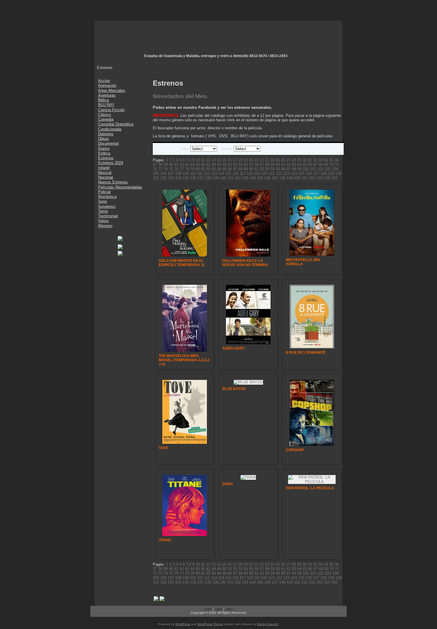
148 (282, 178)
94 (273, 169)
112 (207, 173)
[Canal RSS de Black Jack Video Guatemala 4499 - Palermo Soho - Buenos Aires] (97, 612)
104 (335, 169)
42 (182, 164)
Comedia (105, 119)
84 (219, 169)
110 (193, 173)
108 (178, 173)
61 (283, 164)
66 (310, 164)
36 (336, 160)
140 (223, 178)
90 (251, 169)
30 (304, 160)
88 (240, 169)
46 (203, 164)
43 (187, 164)
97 (289, 169)
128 (323, 173)
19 (245, 160)
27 (288, 160)
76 (176, 169)
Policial (104, 192)
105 (156, 173)
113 (214, 173)
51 (230, 164)
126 (309, 173)
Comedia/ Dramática (115, 124)
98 (294, 169)
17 (235, 160)
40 (171, 164)
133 (171, 178)
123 (286, 173)
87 (235, 169)
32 (315, 160)
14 (219, 160)
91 (256, 169)
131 (156, 178)
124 (294, 173)
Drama (103, 148)
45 (198, 164)
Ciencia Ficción (111, 110)
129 (331, 173)
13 (213, 160)
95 (278, 169)
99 (299, 169)
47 (208, 164)
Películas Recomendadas (120, 187)
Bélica (103, 100)
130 (338, 173)
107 (171, 173)
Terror (103, 211)
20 (251, 160)
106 (163, 173)
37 (155, 164)
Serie (102, 201)
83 (214, 169)
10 (198, 160)
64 (299, 164)
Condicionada (109, 129)
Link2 (218, 609)
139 (215, 178)
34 (326, 160)
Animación (107, 85)
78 (187, 169)
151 (304, 178)
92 (262, 169)
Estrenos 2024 (110, 163)
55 (251, 164)
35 (331, 160)
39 (166, 164)
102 (320, 169)
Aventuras (107, 95)
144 (252, 178)
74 (166, 169)
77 (182, 169)
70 (331, 164)
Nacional (105, 177)
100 (306, 169)
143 (245, 178)
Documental (108, 143)
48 (214, 164)
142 (238, 178)
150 (297, 178)
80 (198, 169)
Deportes (106, 134)
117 (243, 173)
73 (160, 169)
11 (203, 160)
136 (193, 178)
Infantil (104, 168)
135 (186, 178)
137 (200, 178)
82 (208, 169)
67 (315, 164)
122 (279, 173)
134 (178, 178)
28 (294, 160)
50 (224, 164)
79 (192, 169)
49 (219, 164)
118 (250, 173)
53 (240, 164)
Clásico (104, 114)
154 (327, 178)
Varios (103, 220)
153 (319, 178)
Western (105, 226)
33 (320, 160)
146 (267, 178)
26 (283, 160)
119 (257, 173)
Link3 (229, 609)
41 (176, 164)
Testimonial (108, 216)
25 (278, 160)
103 (328, 169)
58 (267, 164)
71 (337, 164)
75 (171, 169)
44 (192, 164)
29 (299, 160)
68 (321, 164)
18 (240, 160)
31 (310, 160)
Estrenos (106, 158)
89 (246, 169)
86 (230, 169)
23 (267, 160)
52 (235, 164)
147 (275, 178)
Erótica (104, 153)
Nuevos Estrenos (113, 182)
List (166, 149)
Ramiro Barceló (267, 624)
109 (186, 173)
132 (163, 178)
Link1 (208, 609)
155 (334, 178)
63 (294, 164)
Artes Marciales (111, 90)
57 (262, 164)
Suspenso (106, 206)
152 (312, 178)
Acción (104, 80)
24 (272, 160)
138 (208, 178)
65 (305, 164)
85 (224, 169)
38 (160, 164)
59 (273, 164)
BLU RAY (106, 105)
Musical (104, 172)
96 (283, 169)
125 (301, 173)
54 (246, 164)
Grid (173, 149)
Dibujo (103, 138)
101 (313, 169)
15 (224, 160)
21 (256, 160)
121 (271, 173)
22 (262, 160)
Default (159, 149)
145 (260, 178)
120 (264, 173)
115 (228, 173)
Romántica (107, 196)
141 (230, 178)
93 (267, 169)
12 (208, 160)
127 (316, 173)
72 (155, 169)
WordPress (182, 624)
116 (235, 173)
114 (221, 173)
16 (229, 160)
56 (256, 164)
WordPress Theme (210, 624)
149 (290, 178)
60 (278, 164)
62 (289, 164)
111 (200, 173)
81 (203, 169)
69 (326, 164)
